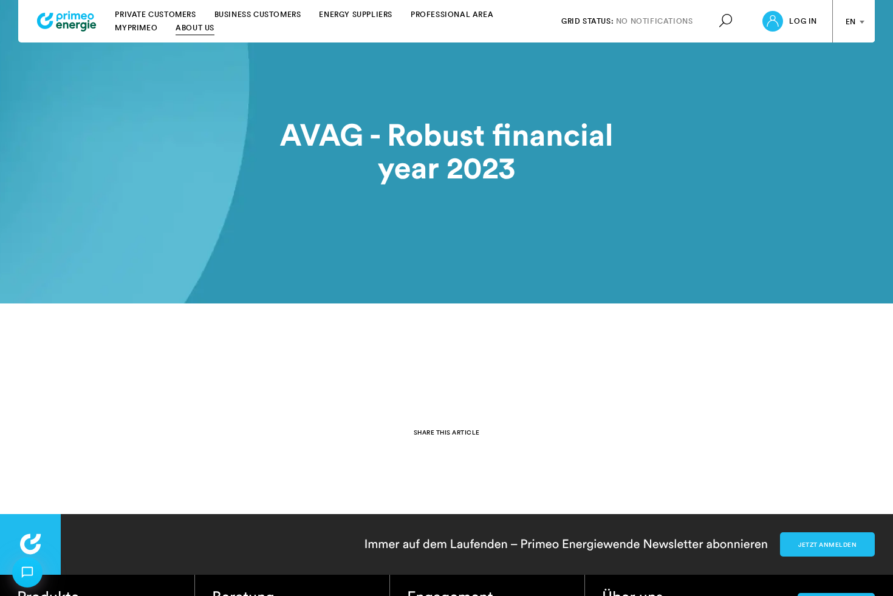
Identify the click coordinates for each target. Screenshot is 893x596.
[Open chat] (27, 572)
